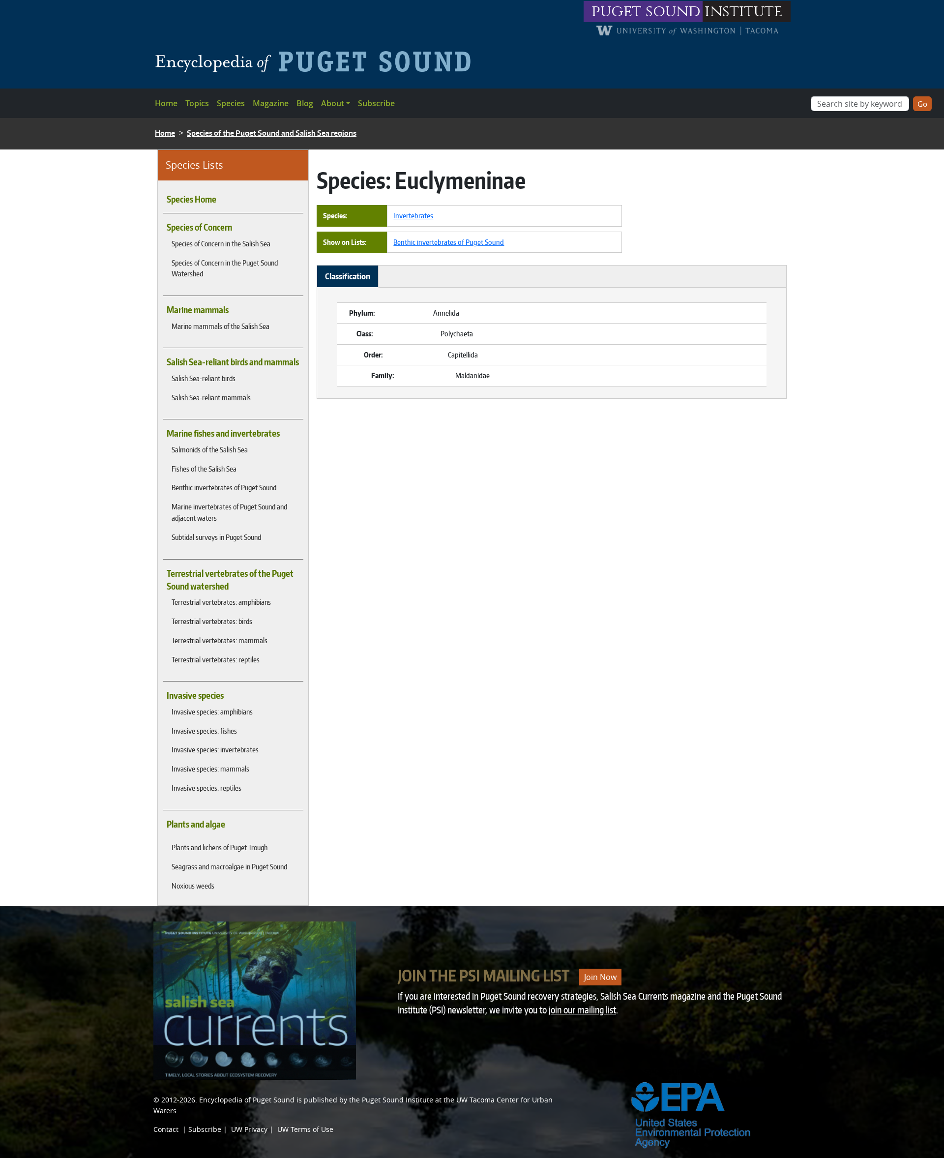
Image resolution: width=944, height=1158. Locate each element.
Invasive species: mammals (210, 768)
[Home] (317, 61)
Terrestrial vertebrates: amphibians (221, 602)
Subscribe (376, 103)
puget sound (646, 11)
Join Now (600, 977)
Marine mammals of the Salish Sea (220, 326)
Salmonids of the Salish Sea (210, 449)
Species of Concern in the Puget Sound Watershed (225, 268)
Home (166, 103)
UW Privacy (249, 1129)
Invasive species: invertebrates (215, 749)
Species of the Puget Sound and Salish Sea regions (271, 133)
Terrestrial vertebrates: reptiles (216, 659)
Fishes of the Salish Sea (204, 469)
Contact (165, 1129)
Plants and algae (196, 824)
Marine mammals (198, 309)
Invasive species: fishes (204, 731)
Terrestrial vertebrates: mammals (219, 640)
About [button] (332, 103)
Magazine (271, 103)
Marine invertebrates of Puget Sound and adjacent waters (229, 512)
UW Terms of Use (305, 1129)
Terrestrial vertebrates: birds (212, 621)
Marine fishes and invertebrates (223, 433)
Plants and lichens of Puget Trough (219, 847)
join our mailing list (582, 1010)
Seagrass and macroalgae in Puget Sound (229, 866)
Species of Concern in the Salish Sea (221, 243)
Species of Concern (199, 227)
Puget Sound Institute (397, 1099)
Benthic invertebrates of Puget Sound (224, 487)
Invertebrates (413, 215)
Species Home (191, 199)
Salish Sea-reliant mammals (211, 397)
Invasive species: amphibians (212, 711)
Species (231, 103)
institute (744, 11)
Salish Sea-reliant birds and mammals (233, 361)
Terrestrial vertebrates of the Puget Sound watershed (230, 580)
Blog (304, 103)
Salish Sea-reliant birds (204, 378)
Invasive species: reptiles (206, 788)
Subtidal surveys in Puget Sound (216, 537)
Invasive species (195, 695)
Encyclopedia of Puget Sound (247, 1099)
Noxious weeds (193, 886)
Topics (197, 103)
